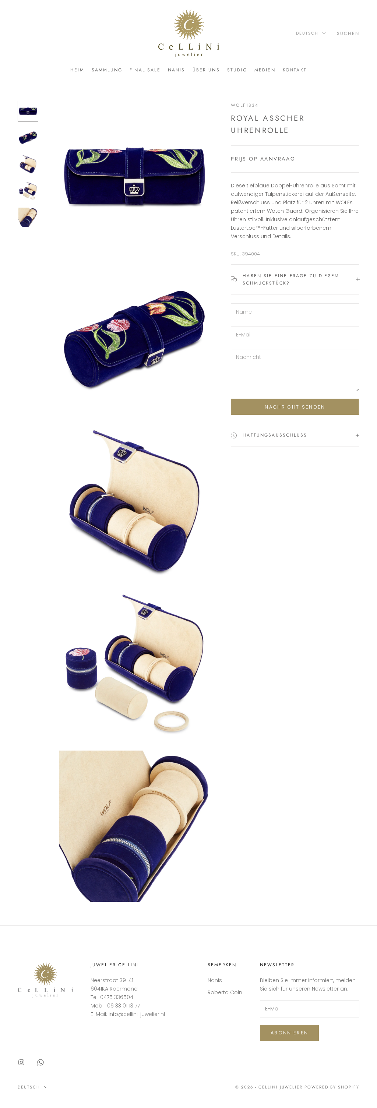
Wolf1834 (244, 105)
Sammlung (107, 70)
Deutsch (307, 33)
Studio (237, 70)
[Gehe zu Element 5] (28, 217)
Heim (77, 70)
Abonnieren (289, 1032)
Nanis (176, 70)
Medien (264, 70)
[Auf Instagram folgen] (21, 1062)
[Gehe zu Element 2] (28, 137)
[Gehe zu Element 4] (28, 190)
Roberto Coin (225, 992)
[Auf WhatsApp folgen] (40, 1062)
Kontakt (295, 70)
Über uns (206, 70)
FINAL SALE (145, 70)
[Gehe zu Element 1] (28, 111)
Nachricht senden (295, 406)
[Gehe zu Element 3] (28, 164)
